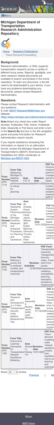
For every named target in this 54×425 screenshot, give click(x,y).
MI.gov (50, 3)
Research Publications (25, 51)
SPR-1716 (4, 183)
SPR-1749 (4, 268)
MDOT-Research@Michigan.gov (27, 110)
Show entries (13, 372)
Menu (7, 15)
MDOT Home (28, 423)
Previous (34, 375)
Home (6, 51)
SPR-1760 (4, 352)
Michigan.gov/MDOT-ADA (15, 158)
